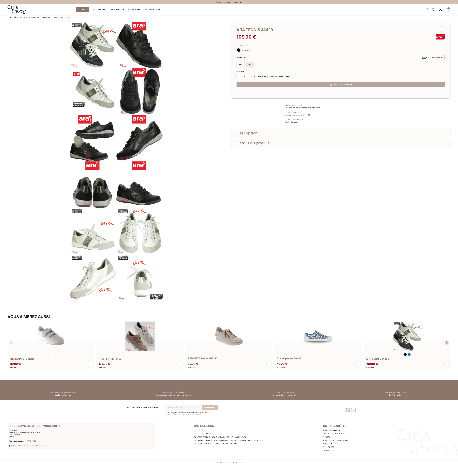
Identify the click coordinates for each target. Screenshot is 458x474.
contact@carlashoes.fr (39, 446)
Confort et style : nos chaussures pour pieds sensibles (220, 437)
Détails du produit (253, 143)
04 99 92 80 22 (30, 441)
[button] (446, 342)
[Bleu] (409, 354)
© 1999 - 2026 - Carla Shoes (229, 462)
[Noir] (405, 354)
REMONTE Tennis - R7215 (202, 358)
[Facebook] (348, 410)
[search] (427, 10)
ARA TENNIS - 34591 (110, 358)
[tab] (340, 133)
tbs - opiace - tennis (289, 358)
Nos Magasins (329, 450)
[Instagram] (353, 410)
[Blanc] (50, 354)
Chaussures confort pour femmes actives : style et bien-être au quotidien (228, 440)
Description (247, 133)
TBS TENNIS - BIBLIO (22, 358)
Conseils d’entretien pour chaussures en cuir (215, 444)
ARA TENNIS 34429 (377, 358)
